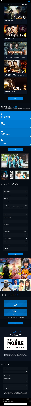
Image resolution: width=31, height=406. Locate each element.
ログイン (29, 1)
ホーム (4, 401)
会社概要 (6, 401)
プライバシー (9, 401)
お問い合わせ (12, 401)
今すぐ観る (15, 98)
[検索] (27, 1)
